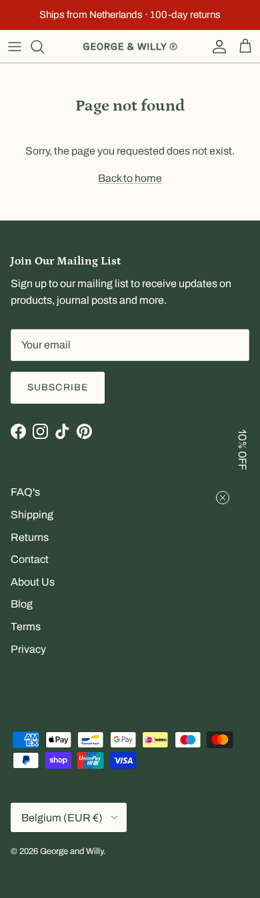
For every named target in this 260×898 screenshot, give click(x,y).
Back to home (130, 178)
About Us (33, 582)
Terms (26, 626)
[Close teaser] (222, 497)
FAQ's (25, 492)
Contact (30, 559)
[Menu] (14, 46)
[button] (243, 449)
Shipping (32, 514)
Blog (22, 604)
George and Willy (71, 851)
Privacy (28, 649)
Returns (30, 537)
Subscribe (57, 387)
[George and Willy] (130, 47)
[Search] (44, 46)
